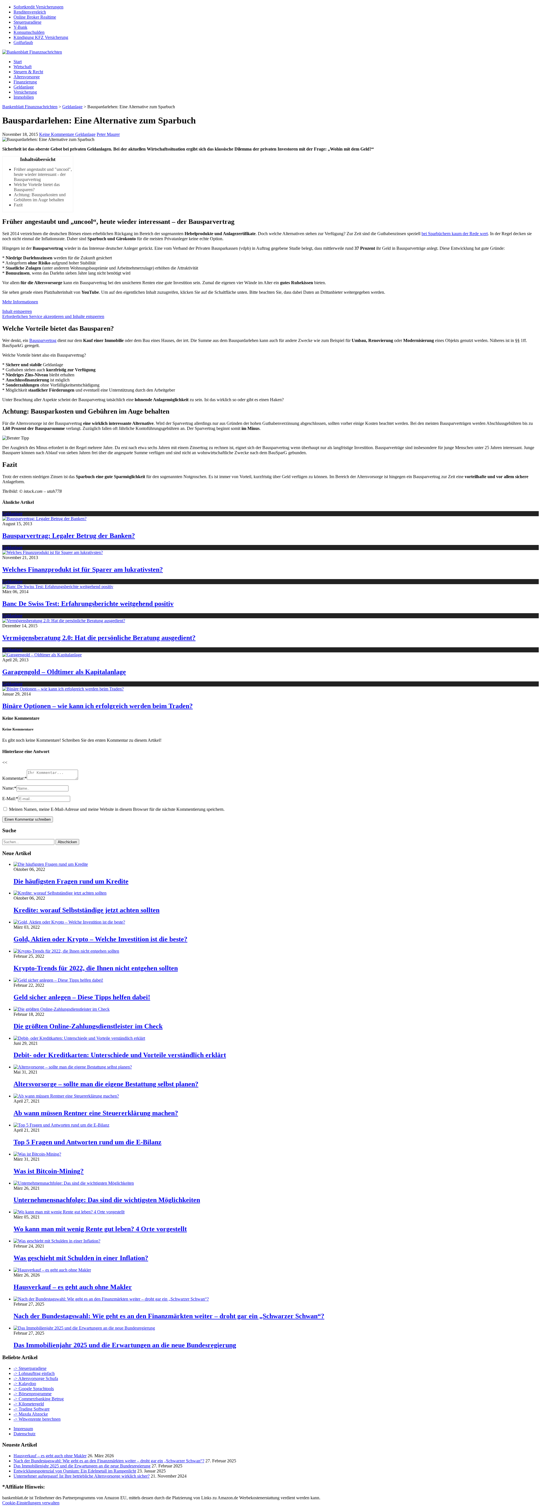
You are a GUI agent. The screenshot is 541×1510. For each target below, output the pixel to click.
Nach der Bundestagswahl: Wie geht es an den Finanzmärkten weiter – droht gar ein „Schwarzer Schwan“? (169, 1316)
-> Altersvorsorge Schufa (36, 1378)
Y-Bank (20, 27)
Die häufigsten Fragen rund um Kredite (71, 881)
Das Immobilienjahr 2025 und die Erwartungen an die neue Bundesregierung (125, 1345)
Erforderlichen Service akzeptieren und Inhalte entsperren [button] (53, 316)
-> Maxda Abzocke (31, 1414)
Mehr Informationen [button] (20, 301)
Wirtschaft (23, 66)
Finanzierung (25, 82)
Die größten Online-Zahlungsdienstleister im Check (88, 1026)
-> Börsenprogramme (33, 1393)
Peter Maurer (108, 134)
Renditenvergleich (30, 12)
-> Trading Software (32, 1409)
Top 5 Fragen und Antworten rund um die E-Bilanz (87, 1142)
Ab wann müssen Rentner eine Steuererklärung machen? (96, 1113)
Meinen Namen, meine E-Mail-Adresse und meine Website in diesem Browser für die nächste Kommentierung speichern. (117, 809)
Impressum (23, 1428)
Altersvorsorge (27, 76)
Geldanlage (24, 87)
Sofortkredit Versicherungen (38, 7)
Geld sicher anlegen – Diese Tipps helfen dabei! (82, 997)
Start (18, 61)
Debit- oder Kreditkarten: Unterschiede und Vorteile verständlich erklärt (120, 1055)
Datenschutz (25, 1433)
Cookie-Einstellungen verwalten (30, 1502)
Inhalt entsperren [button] (17, 311)
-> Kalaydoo (25, 1383)
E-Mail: (10, 798)
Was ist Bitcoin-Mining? (49, 1171)
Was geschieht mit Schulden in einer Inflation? (81, 1258)
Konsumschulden (29, 32)
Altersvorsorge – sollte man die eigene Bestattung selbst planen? (106, 1084)
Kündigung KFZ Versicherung (41, 37)
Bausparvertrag (42, 340)
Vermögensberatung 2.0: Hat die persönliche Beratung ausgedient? (99, 637)
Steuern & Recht (28, 71)
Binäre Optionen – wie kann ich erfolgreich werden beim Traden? (97, 706)
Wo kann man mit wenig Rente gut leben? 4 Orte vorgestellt (100, 1229)
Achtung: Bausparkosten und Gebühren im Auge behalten (40, 197)
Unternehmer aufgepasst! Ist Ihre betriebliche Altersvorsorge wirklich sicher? (82, 1476)
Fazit (18, 204)
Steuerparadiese (27, 22)
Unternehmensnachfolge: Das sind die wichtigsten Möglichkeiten (107, 1200)
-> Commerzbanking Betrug (39, 1398)
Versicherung (25, 92)
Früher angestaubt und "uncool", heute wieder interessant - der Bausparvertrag (43, 174)
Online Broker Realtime (35, 17)
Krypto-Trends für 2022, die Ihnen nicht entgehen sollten (96, 968)
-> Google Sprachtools (34, 1388)
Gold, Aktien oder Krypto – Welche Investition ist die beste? (100, 939)
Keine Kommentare (57, 134)
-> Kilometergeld (29, 1403)
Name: (9, 788)
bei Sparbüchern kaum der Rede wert (455, 233)
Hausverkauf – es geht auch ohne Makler (73, 1287)
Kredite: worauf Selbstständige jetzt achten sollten (86, 910)
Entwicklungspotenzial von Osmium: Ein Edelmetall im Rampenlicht (75, 1471)
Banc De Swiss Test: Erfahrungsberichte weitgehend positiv (88, 603)
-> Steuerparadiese (30, 1368)
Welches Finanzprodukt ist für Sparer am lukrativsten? (82, 569)
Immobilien (24, 97)
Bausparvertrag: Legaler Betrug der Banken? (68, 535)
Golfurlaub (23, 42)
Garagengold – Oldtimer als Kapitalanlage (64, 671)
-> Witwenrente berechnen (37, 1419)
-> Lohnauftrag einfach (34, 1373)
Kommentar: (14, 778)
